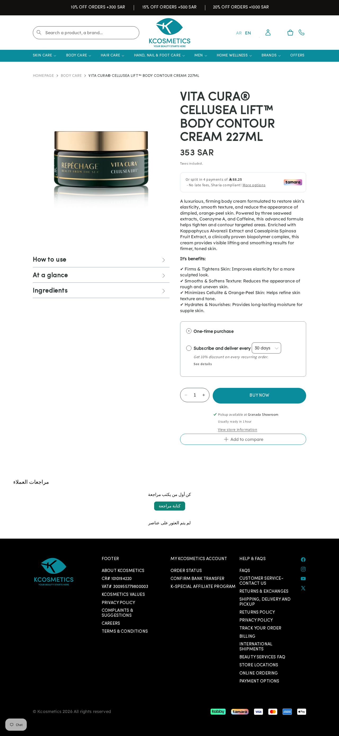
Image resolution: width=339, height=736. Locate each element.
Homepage (43, 76)
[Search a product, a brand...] (39, 32)
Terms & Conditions (125, 631)
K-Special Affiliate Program (203, 587)
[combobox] (86, 33)
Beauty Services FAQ (262, 657)
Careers (111, 624)
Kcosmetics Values (123, 595)
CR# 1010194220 (117, 579)
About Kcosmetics (123, 571)
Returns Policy (257, 612)
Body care (71, 76)
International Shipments (255, 646)
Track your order (260, 628)
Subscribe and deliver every (223, 348)
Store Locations (258, 665)
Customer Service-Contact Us (261, 581)
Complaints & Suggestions (117, 613)
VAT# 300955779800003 (125, 587)
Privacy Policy (118, 603)
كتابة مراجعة (170, 506)
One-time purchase (214, 331)
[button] (290, 32)
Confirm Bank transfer (197, 579)
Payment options (259, 681)
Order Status (186, 571)
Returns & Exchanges (263, 591)
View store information (237, 429)
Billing (247, 637)
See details (203, 364)
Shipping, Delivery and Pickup (265, 602)
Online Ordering (258, 673)
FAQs (244, 571)
